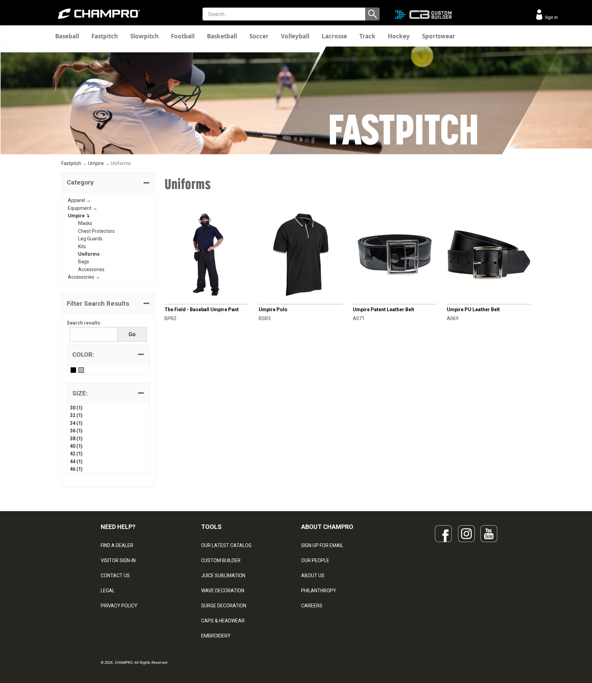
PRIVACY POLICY (119, 605)
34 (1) (76, 423)
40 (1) (76, 446)
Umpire (96, 163)
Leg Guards (90, 238)
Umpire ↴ (79, 215)
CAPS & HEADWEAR (223, 620)
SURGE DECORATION (223, 605)
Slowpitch (144, 36)
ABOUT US (312, 575)
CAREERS (311, 605)
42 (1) (76, 453)
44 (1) (76, 461)
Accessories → (84, 277)
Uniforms (89, 254)
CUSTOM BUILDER (221, 560)
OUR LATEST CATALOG (226, 545)
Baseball (67, 36)
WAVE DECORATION (222, 590)
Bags (83, 261)
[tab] (108, 183)
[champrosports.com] (98, 14)
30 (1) (76, 407)
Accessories (91, 269)
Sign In (551, 17)
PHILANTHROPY (318, 590)
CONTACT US (115, 575)
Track (367, 36)
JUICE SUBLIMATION (223, 575)
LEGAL (108, 590)
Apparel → (79, 200)
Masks (85, 223)
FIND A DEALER (117, 545)
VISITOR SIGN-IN (118, 560)
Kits (82, 246)
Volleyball (295, 36)
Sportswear (438, 36)
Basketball (222, 36)
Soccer (259, 36)
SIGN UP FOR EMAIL (322, 545)
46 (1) (76, 469)
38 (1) (76, 438)
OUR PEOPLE (315, 560)
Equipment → (82, 208)
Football (183, 36)
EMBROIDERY (216, 635)
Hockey (399, 36)
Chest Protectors (96, 231)
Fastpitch (104, 36)
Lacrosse (334, 36)
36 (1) (76, 430)
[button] (108, 183)
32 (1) (76, 415)
